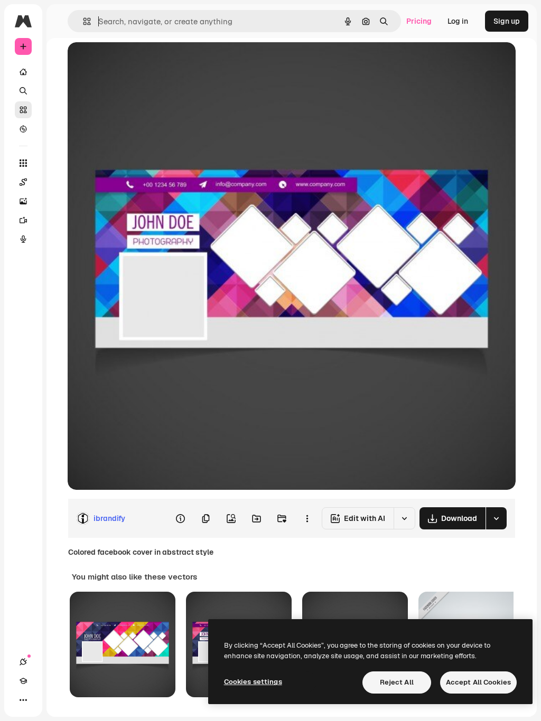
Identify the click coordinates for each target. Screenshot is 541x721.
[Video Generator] (23, 220)
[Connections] (23, 661)
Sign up (506, 21)
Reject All (397, 682)
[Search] (23, 90)
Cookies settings (253, 681)
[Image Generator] (23, 201)
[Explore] (23, 128)
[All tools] (23, 163)
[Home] (23, 71)
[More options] (307, 518)
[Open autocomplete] (82, 21)
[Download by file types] (496, 518)
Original (135, 62)
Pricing (419, 21)
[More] (23, 699)
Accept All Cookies (478, 682)
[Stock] (23, 109)
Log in (457, 21)
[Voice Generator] (23, 239)
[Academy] (23, 680)
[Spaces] (23, 182)
